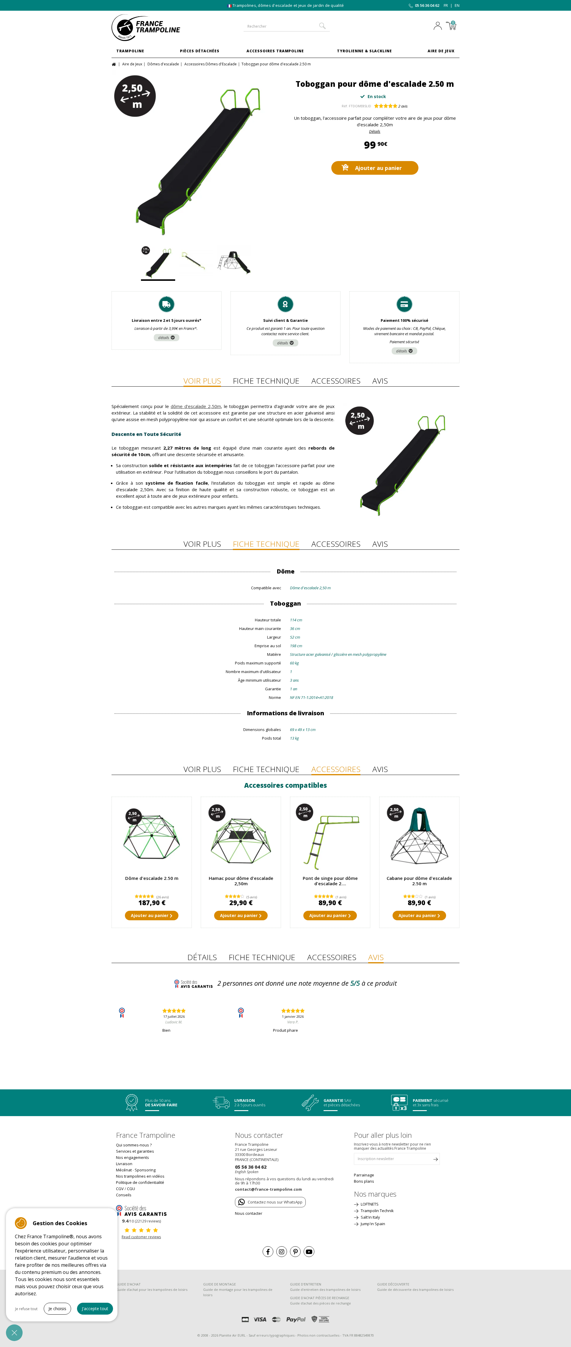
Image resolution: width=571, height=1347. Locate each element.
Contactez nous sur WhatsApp (275, 1202)
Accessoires (335, 380)
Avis (380, 380)
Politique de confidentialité (140, 1182)
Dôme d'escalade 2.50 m (151, 878)
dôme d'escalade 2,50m (196, 406)
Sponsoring (145, 1170)
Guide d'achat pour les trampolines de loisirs (151, 1289)
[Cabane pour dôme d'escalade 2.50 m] (419, 836)
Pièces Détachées (199, 50)
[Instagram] (281, 1251)
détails (163, 337)
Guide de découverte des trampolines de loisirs (415, 1289)
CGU (131, 1188)
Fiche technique (266, 380)
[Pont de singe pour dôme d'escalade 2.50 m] (330, 836)
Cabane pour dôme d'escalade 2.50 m (419, 880)
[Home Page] (114, 63)
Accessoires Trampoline (275, 50)
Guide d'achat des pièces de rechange (320, 1303)
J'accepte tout (95, 1308)
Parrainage (364, 1175)
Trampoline (130, 50)
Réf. (345, 106)
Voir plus (202, 380)
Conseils (123, 1195)
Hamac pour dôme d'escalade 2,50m (241, 880)
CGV (120, 1188)
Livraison (124, 1163)
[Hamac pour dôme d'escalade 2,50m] (241, 836)
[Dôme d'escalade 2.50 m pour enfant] (151, 836)
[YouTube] (309, 1251)
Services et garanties (135, 1151)
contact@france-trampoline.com (268, 1189)
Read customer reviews (141, 1236)
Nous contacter (248, 1213)
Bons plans (364, 1181)
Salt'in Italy (370, 1217)
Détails (374, 131)
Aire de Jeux (441, 50)
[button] (14, 1332)
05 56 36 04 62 (427, 5)
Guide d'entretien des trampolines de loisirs (325, 1289)
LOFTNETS (369, 1204)
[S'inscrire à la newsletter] (435, 1160)
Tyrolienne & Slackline (364, 50)
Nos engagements (132, 1157)
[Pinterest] (295, 1251)
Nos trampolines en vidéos (140, 1176)
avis (403, 106)
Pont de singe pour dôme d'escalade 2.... (330, 880)
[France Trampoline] (152, 27)
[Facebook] (268, 1251)
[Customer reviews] (141, 1210)
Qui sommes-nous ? (134, 1145)
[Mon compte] (439, 26)
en (457, 5)
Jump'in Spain (372, 1223)
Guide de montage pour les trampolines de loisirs (237, 1292)
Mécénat (124, 1170)
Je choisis (57, 1308)
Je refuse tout (26, 1308)
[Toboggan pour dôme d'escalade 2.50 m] (196, 155)
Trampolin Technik (377, 1210)
